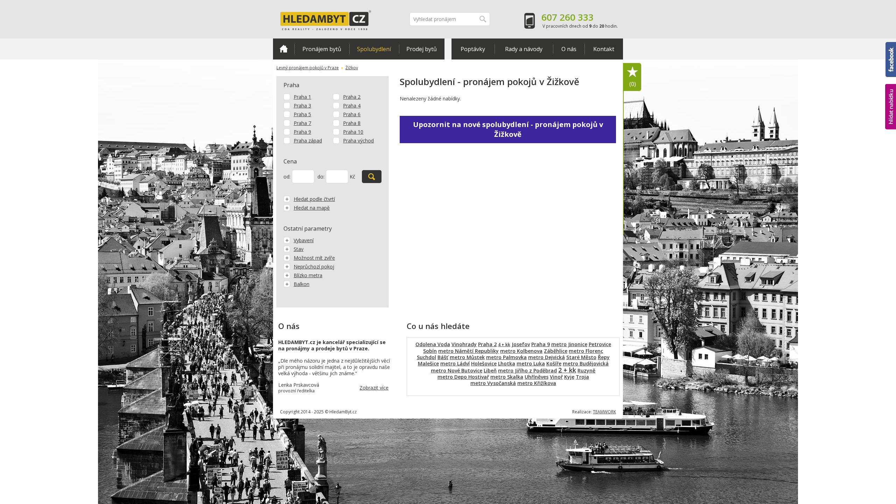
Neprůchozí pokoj (314, 266)
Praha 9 (302, 131)
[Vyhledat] (372, 176)
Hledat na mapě (312, 207)
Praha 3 (302, 105)
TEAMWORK (604, 412)
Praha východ (358, 140)
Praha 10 (353, 131)
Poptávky (473, 49)
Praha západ (308, 140)
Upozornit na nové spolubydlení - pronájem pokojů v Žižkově (508, 129)
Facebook (891, 45)
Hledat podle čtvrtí (314, 199)
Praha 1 (302, 96)
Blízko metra (308, 275)
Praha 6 (351, 114)
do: (320, 176)
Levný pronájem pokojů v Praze (307, 68)
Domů (283, 48)
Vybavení (304, 240)
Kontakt (603, 49)
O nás (568, 49)
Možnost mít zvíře (314, 257)
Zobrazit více (373, 387)
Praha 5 (302, 114)
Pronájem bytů (321, 49)
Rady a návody (523, 49)
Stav (298, 249)
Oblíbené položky (632, 84)
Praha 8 (351, 123)
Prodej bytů (421, 49)
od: (287, 176)
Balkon (301, 284)
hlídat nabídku (890, 93)
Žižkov (351, 68)
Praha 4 (351, 105)
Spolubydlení (374, 49)
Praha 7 (302, 123)
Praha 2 (351, 96)
